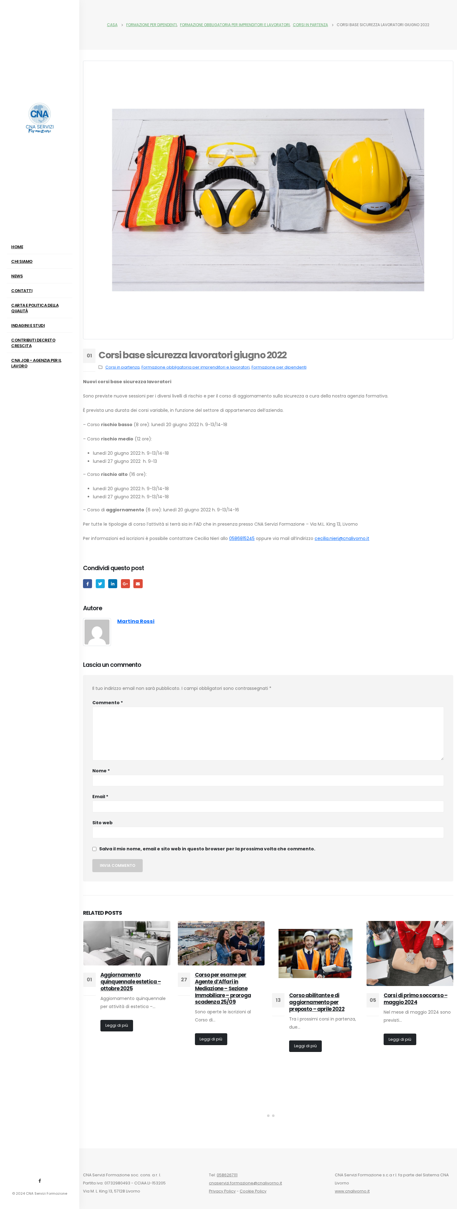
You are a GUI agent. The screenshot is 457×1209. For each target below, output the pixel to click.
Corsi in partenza (122, 367)
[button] (263, 1115)
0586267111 (227, 1175)
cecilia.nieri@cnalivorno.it (342, 538)
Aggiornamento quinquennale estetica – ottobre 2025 (130, 981)
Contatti (21, 291)
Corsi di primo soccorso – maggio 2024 (415, 999)
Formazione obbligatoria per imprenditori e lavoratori (195, 367)
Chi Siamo (22, 261)
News (17, 276)
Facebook (87, 583)
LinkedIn (112, 583)
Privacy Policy (222, 1191)
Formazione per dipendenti (279, 367)
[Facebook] (39, 1180)
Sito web (102, 823)
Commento (107, 703)
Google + (125, 583)
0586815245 (242, 538)
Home (17, 247)
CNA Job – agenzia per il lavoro (36, 363)
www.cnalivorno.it (352, 1191)
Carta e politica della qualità (34, 308)
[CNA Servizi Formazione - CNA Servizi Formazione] (39, 118)
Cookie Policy (253, 1191)
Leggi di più (116, 1025)
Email (100, 796)
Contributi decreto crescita (33, 343)
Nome (101, 771)
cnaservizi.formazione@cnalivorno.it (245, 1183)
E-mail (137, 583)
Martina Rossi (136, 621)
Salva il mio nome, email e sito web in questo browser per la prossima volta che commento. (207, 849)
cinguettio (100, 583)
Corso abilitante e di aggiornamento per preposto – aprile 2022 (316, 1002)
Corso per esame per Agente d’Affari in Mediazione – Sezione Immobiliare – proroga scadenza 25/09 (223, 988)
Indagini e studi (28, 325)
